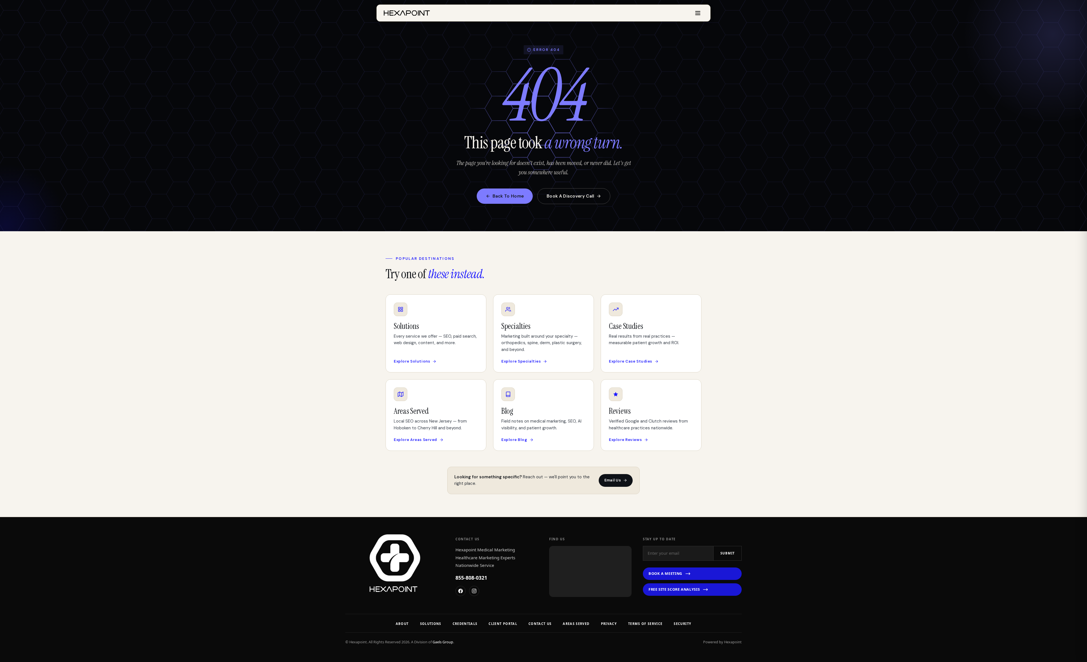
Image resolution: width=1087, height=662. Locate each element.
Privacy (609, 624)
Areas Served (576, 624)
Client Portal (503, 624)
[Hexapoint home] (407, 13)
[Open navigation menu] (697, 13)
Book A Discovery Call (570, 196)
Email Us (612, 480)
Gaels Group (443, 641)
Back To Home (508, 196)
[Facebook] (460, 591)
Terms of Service (645, 624)
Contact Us (539, 624)
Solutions (430, 624)
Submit (727, 553)
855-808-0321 (471, 577)
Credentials (465, 624)
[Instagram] (474, 591)
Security (682, 624)
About (402, 624)
